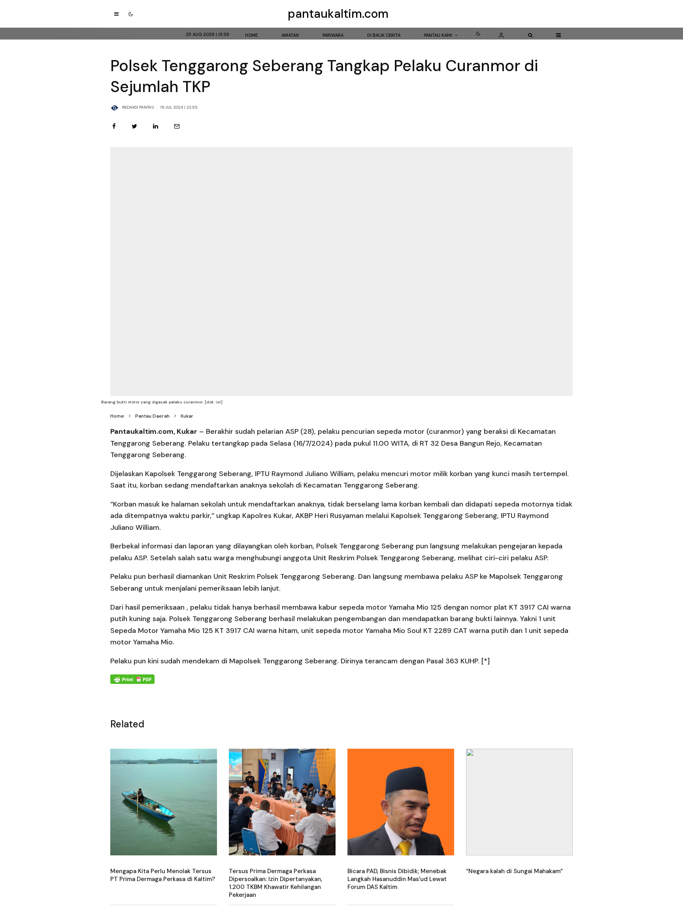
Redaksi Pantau (138, 107)
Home (251, 35)
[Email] (177, 126)
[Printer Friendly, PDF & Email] (132, 679)
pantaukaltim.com (338, 14)
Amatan (290, 35)
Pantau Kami (438, 35)
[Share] (114, 126)
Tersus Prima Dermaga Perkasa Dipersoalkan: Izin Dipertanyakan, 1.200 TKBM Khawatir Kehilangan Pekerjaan (275, 883)
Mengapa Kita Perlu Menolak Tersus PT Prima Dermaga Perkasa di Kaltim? (162, 875)
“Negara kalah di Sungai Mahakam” (514, 871)
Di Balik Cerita (383, 35)
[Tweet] (134, 126)
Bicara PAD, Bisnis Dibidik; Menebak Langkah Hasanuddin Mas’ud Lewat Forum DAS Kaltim (397, 879)
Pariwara (333, 35)
